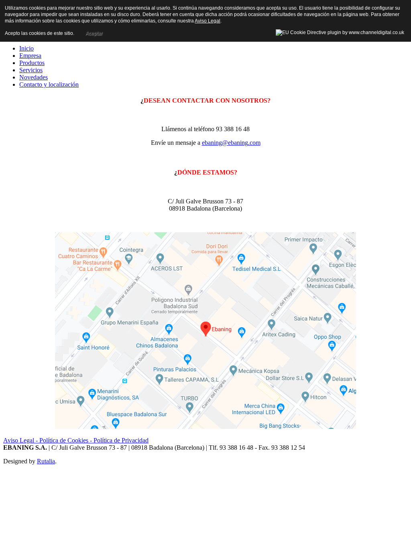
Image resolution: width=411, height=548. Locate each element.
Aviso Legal (207, 21)
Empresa (30, 55)
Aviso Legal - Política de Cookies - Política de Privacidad (76, 440)
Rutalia (46, 461)
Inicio (26, 48)
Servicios (31, 70)
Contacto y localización (49, 84)
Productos (32, 62)
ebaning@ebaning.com (231, 142)
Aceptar (93, 33)
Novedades (33, 77)
